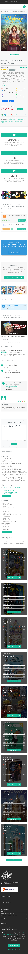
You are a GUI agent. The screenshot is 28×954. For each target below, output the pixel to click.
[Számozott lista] (12, 426)
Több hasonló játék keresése (14, 860)
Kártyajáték (10, 118)
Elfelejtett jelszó (5, 909)
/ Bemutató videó (5, 339)
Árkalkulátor (11, 3)
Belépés (18, 3)
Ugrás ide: (23, 67)
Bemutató (20, 352)
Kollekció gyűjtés (13, 119)
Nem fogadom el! (14, 949)
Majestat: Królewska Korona (9, 492)
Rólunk (3, 911)
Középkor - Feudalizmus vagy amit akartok (12, 350)
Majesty (4, 489)
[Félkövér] (4, 426)
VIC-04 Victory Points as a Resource (10, 121)
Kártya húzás (21, 119)
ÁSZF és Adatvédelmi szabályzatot (14, 933)
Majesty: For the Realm (8, 490)
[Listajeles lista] (10, 426)
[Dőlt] (6, 426)
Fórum (7, 386)
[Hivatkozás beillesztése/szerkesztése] (16, 426)
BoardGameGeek (13, 1)
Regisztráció (4, 907)
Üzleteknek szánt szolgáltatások (9, 915)
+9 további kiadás (7, 532)
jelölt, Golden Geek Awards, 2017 (12, 367)
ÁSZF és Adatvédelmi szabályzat (8, 913)
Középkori (15, 118)
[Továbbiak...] (22, 426)
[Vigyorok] (19, 426)
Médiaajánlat (4, 918)
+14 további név (6, 496)
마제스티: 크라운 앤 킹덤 (8, 493)
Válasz (19, 401)
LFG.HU (20, 1)
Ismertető (15, 352)
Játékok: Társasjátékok (14, 386)
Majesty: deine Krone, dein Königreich (12, 487)
